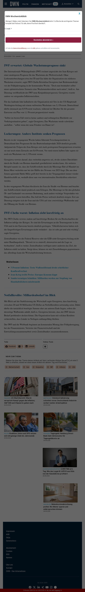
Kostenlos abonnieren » (43, 40)
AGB (34, 48)
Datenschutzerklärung (19, 48)
